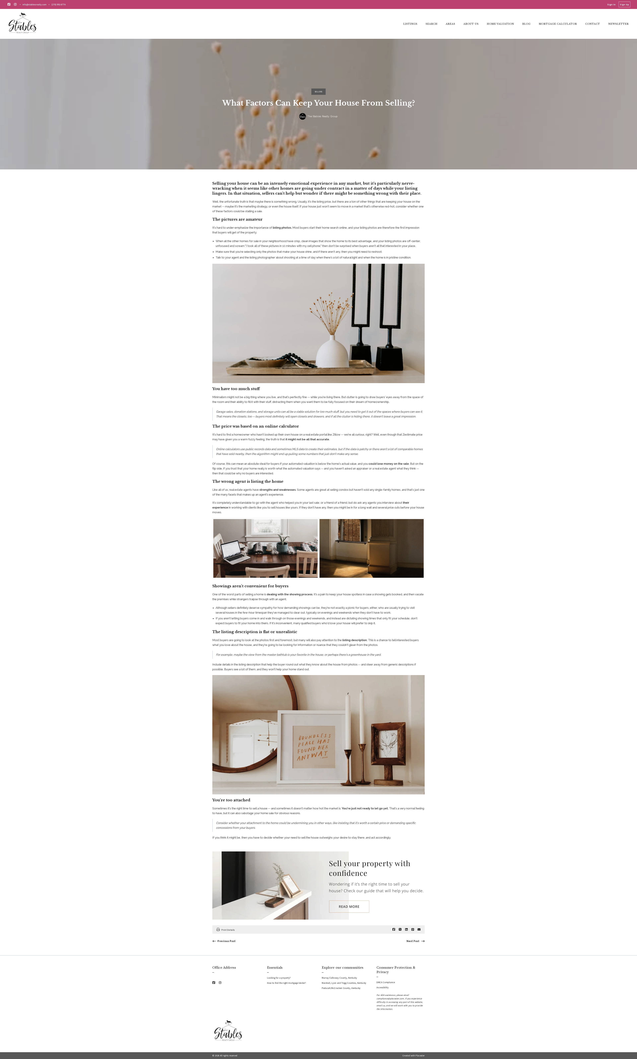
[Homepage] (23, 23)
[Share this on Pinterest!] (412, 929)
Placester (420, 1055)
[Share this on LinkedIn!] (406, 929)
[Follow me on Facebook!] (8, 4)
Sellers (318, 91)
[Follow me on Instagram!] (15, 4)
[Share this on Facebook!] (393, 929)
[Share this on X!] (400, 929)
